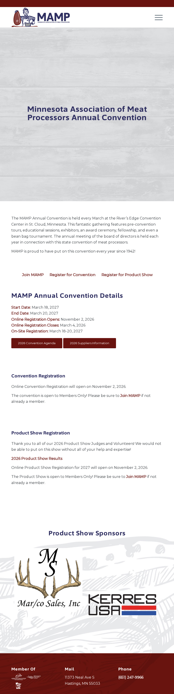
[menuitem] (156, 17)
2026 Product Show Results (36, 458)
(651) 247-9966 (130, 677)
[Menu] (156, 17)
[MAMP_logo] (40, 17)
